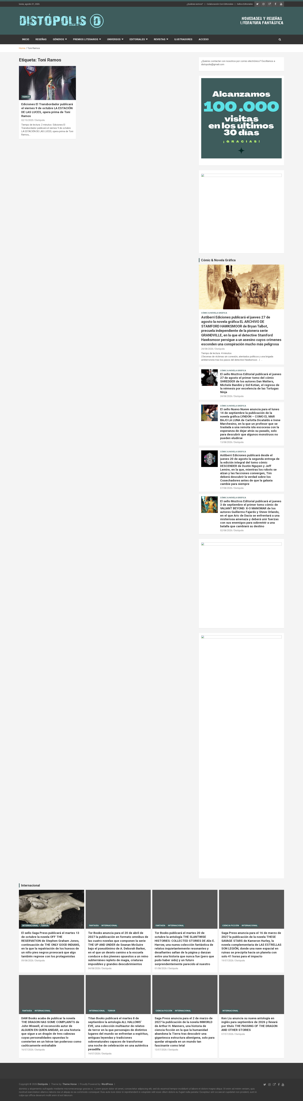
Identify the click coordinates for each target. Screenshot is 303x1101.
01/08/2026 (161, 968)
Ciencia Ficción (230, 925)
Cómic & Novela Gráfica (218, 260)
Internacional (30, 885)
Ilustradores (183, 39)
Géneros (58, 39)
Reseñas (41, 39)
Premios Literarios (85, 39)
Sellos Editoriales (245, 4)
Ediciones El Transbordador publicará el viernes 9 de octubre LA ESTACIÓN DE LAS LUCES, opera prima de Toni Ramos (47, 110)
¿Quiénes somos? (195, 4)
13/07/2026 (161, 1049)
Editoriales (137, 39)
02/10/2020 (27, 120)
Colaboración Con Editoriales (220, 4)
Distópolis (40, 120)
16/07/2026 (27, 1049)
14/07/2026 (94, 1053)
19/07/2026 (227, 960)
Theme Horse (69, 1084)
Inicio (25, 39)
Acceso (204, 39)
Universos (114, 39)
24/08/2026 (207, 349)
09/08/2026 (27, 960)
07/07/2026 (227, 1034)
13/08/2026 (226, 442)
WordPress (107, 1084)
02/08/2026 (226, 530)
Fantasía (94, 925)
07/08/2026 (226, 488)
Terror (26, 97)
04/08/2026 (94, 968)
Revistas (159, 39)
